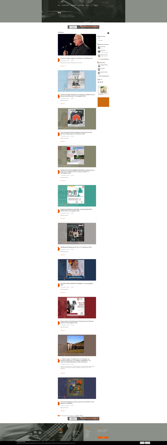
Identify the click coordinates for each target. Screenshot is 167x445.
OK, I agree (142, 442)
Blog (91, 5)
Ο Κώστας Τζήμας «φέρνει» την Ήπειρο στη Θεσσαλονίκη (76, 58)
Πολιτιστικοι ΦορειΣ (81, 5)
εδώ (67, 100)
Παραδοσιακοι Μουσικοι (65, 5)
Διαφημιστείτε (87, 434)
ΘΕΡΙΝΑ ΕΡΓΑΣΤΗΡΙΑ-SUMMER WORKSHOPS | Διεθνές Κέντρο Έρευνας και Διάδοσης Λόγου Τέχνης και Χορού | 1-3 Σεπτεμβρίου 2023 (77, 171)
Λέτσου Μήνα (103, 68)
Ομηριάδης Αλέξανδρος (104, 64)
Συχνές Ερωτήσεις (88, 431)
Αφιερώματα (101, 40)
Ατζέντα (73, 435)
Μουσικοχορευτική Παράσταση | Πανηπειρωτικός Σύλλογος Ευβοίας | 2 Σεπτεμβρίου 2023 (77, 322)
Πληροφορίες (147, 442)
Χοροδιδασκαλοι (73, 5)
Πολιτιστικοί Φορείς (75, 434)
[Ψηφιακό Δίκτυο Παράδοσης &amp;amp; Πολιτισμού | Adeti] (61, 3)
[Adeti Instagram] (102, 2)
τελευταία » (81, 415)
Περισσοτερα (62, 66)
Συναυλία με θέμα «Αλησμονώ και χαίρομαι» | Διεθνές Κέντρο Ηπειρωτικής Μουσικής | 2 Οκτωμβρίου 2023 (77, 95)
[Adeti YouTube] (103, 2)
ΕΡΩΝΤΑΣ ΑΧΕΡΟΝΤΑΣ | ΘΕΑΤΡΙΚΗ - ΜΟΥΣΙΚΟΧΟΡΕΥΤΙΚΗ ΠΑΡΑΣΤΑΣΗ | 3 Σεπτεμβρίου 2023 (76, 210)
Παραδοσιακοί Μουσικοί (76, 431)
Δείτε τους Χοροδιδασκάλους (103, 76)
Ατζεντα (87, 5)
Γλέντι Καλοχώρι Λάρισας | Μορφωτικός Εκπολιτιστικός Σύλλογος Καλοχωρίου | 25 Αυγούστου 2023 (76, 133)
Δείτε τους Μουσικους (104, 59)
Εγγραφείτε (87, 435)
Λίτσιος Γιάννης (103, 46)
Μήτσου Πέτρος (103, 50)
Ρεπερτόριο (74, 438)
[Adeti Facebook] (101, 2)
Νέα (73, 60)
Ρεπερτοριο (96, 5)
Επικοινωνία (87, 437)
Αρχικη (59, 5)
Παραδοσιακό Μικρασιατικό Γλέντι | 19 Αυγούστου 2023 (76, 247)
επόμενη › (77, 415)
